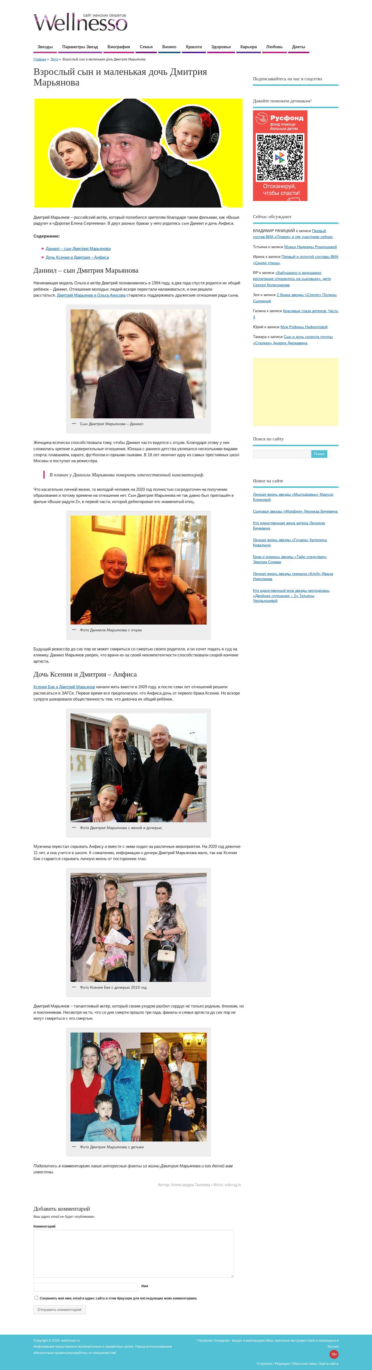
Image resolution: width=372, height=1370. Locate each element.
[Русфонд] (280, 201)
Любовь (274, 46)
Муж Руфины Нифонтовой (304, 327)
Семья (146, 46)
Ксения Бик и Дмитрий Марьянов (64, 686)
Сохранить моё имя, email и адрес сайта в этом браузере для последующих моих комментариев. (118, 1298)
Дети (54, 59)
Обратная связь (304, 1364)
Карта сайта (329, 1364)
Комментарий (44, 1226)
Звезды (45, 46)
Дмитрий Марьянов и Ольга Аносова (91, 295)
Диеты (298, 46)
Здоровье (221, 46)
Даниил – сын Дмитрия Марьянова (78, 248)
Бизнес (169, 46)
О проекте (265, 1364)
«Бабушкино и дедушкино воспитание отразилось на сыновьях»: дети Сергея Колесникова (292, 279)
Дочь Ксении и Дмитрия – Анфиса (77, 257)
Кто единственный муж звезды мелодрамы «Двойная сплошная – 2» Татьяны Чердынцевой (291, 596)
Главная (39, 59)
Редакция (282, 1364)
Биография (119, 46)
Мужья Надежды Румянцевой (310, 247)
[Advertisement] (296, 392)
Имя (144, 1286)
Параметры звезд (80, 46)
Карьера (248, 46)
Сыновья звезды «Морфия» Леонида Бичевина (295, 511)
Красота (194, 46)
